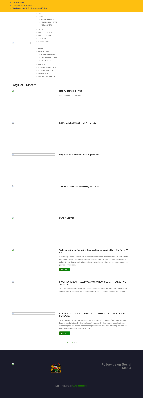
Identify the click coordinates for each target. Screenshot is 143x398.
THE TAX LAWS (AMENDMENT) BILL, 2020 (79, 186)
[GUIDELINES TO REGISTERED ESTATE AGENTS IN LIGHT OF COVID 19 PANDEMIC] (33, 324)
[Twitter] (115, 2)
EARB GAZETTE (66, 218)
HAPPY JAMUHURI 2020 (70, 91)
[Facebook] (113, 2)
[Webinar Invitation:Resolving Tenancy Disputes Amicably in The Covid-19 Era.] (33, 260)
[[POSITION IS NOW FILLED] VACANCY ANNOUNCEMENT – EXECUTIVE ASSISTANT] (33, 292)
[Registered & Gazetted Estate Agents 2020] (33, 165)
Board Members (48, 19)
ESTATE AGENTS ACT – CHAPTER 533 (77, 123)
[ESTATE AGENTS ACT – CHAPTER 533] (33, 133)
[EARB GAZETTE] (33, 228)
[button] (83, 45)
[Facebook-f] (122, 374)
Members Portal (45, 35)
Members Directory (46, 32)
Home (40, 13)
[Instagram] (117, 2)
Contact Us (42, 38)
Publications (46, 25)
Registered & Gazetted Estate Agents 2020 (79, 154)
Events (41, 29)
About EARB (43, 16)
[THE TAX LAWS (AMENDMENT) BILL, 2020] (33, 197)
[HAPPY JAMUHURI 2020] (33, 101)
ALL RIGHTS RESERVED (80, 386)
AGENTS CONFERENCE (46, 41)
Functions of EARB (49, 22)
